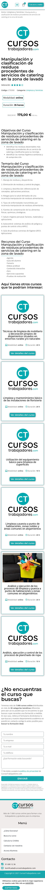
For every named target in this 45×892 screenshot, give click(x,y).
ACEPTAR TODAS (11, 888)
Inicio (3, 12)
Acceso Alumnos (10, 850)
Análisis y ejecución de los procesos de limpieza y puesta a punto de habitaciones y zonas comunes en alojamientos (22, 589)
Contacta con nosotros (13, 845)
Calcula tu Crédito (11, 841)
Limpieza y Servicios (15, 12)
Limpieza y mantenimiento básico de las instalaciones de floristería (22, 399)
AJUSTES (29, 883)
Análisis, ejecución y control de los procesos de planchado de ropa (22, 654)
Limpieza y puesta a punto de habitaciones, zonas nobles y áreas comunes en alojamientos (22, 526)
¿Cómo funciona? (11, 831)
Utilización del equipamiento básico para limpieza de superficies (22, 462)
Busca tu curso (10, 836)
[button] (17, 5)
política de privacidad (29, 771)
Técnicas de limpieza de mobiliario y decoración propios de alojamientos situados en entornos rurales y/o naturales (22, 335)
